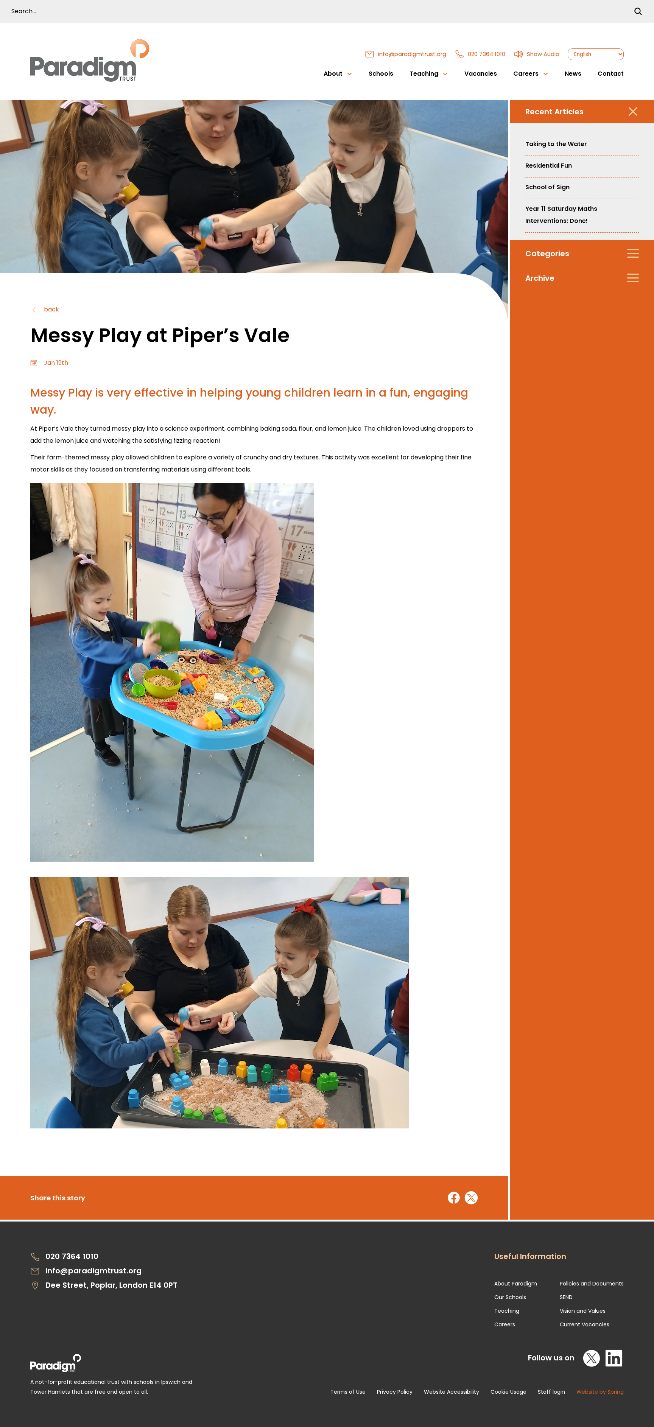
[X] (592, 1358)
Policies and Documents (592, 1283)
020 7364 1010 (486, 54)
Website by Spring (600, 1392)
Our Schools (510, 1297)
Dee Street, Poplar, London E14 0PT (111, 1285)
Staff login (551, 1392)
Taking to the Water (556, 144)
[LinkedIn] (614, 1358)
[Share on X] (471, 1197)
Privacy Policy (395, 1392)
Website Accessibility (451, 1392)
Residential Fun (548, 165)
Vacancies (480, 73)
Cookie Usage (508, 1392)
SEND (566, 1297)
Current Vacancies (584, 1324)
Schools (381, 73)
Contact (611, 73)
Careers (504, 1324)
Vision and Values (583, 1311)
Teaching (506, 1311)
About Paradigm (515, 1283)
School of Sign (547, 187)
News (573, 73)
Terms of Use (348, 1392)
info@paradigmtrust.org (412, 54)
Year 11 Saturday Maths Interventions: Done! (561, 214)
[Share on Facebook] (454, 1197)
